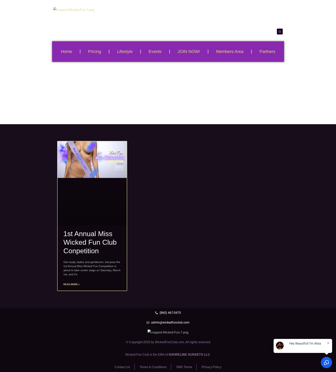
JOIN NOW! (189, 51)
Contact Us (122, 367)
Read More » (71, 284)
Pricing (94, 51)
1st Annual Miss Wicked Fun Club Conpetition (90, 242)
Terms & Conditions (153, 367)
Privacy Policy (211, 367)
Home (66, 51)
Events (155, 51)
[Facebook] (280, 31)
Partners (267, 51)
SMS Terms (184, 367)
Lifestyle (125, 51)
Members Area (229, 51)
